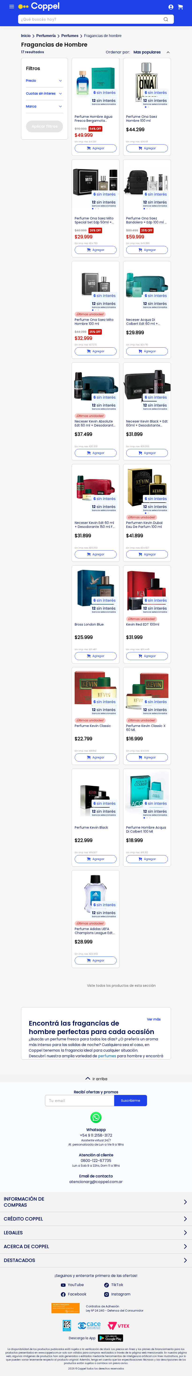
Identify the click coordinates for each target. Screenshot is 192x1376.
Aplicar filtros (45, 126)
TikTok (117, 1285)
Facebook (77, 1294)
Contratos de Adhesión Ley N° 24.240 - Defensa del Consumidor (114, 1308)
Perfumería (46, 36)
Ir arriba (99, 1079)
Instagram (120, 1294)
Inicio (26, 36)
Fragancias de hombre (103, 36)
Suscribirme (130, 1100)
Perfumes (69, 36)
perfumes (107, 1056)
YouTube (76, 1285)
